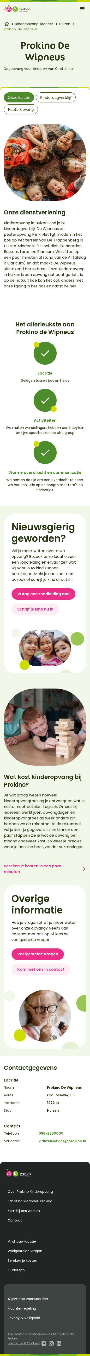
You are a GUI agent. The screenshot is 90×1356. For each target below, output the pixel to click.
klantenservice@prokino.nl (62, 1141)
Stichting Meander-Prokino (30, 1201)
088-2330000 (51, 1133)
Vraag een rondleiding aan (43, 594)
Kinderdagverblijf (56, 97)
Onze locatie (19, 97)
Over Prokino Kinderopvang (30, 1191)
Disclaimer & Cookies (23, 1343)
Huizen (64, 24)
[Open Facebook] (44, 1343)
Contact (15, 1220)
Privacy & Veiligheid (24, 1318)
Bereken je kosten (22, 1260)
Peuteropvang (21, 109)
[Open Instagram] (51, 1343)
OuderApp (16, 1270)
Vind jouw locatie (22, 1241)
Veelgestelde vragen (37, 954)
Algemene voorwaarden (28, 1298)
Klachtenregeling (22, 1308)
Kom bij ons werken (24, 1210)
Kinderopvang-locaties (34, 24)
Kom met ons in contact (41, 969)
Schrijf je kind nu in (35, 609)
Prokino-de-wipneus (21, 29)
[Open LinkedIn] (59, 1343)
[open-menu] (82, 8)
